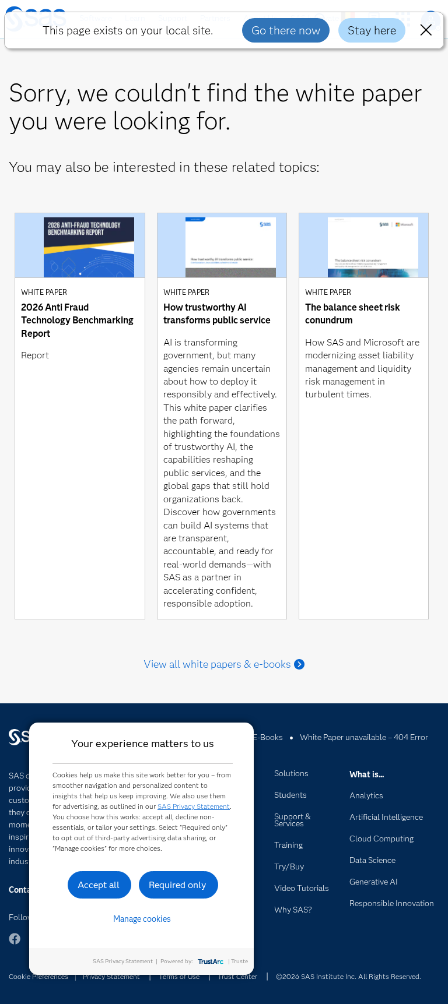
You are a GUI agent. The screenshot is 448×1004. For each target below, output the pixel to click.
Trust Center (237, 976)
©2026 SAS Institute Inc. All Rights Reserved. (348, 976)
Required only (177, 884)
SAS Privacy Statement (194, 806)
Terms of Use (179, 976)
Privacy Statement (111, 976)
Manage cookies (142, 919)
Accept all (99, 884)
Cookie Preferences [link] (38, 976)
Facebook (14, 944)
